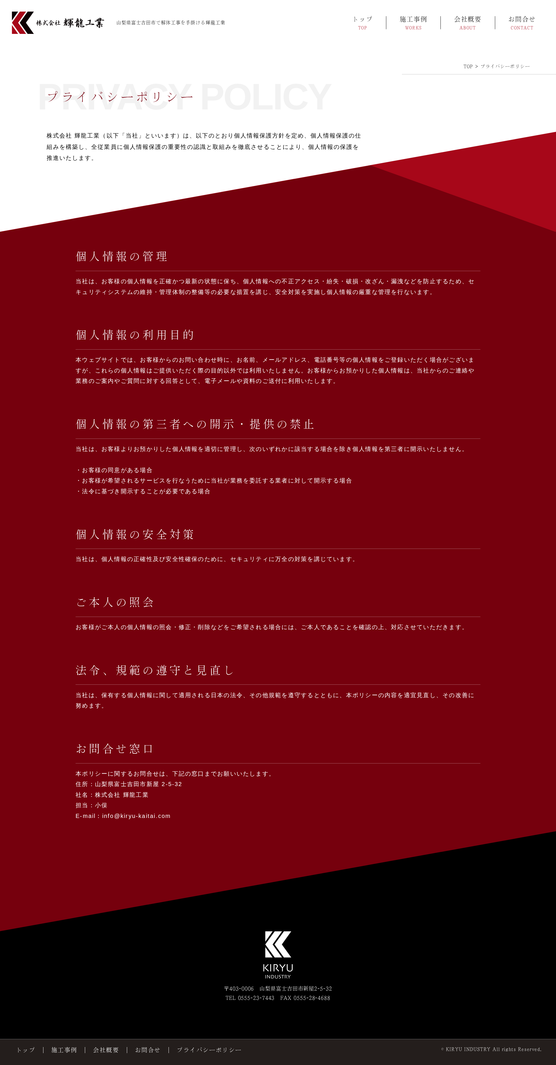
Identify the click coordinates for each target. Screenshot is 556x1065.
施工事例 (413, 19)
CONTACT (522, 28)
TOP (362, 28)
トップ (362, 19)
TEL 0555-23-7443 (250, 997)
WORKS (413, 28)
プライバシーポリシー (209, 1050)
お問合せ (522, 19)
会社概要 (468, 19)
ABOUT (468, 28)
